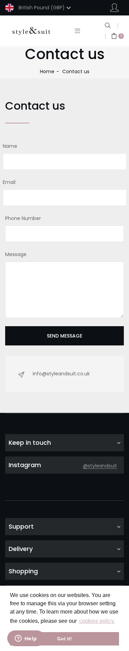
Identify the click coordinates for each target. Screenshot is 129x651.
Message (15, 254)
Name (10, 146)
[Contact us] (31, 30)
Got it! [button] (64, 638)
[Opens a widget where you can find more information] (26, 639)
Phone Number (23, 218)
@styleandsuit (100, 465)
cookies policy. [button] (97, 621)
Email (9, 182)
